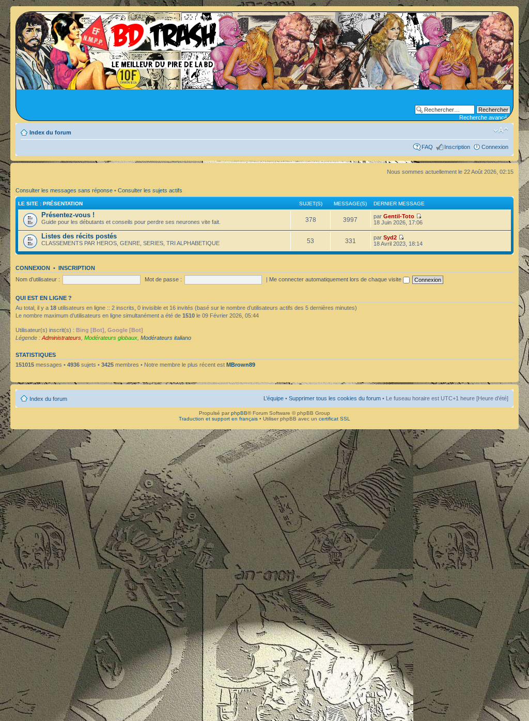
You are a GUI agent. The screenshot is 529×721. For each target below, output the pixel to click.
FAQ (427, 147)
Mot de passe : (163, 279)
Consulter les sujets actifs (150, 190)
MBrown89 (240, 365)
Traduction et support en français (218, 419)
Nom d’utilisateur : (37, 279)
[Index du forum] (121, 41)
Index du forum (50, 132)
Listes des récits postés (79, 236)
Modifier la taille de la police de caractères (500, 130)
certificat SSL (334, 419)
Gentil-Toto (398, 216)
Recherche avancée (484, 117)
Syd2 (390, 237)
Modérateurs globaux (110, 338)
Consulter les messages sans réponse (64, 190)
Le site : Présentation (50, 203)
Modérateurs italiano (166, 338)
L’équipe (273, 398)
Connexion (494, 147)
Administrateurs (61, 338)
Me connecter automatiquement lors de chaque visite (336, 279)
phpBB (239, 413)
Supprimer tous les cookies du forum (335, 398)
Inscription (457, 147)
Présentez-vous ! (68, 215)
